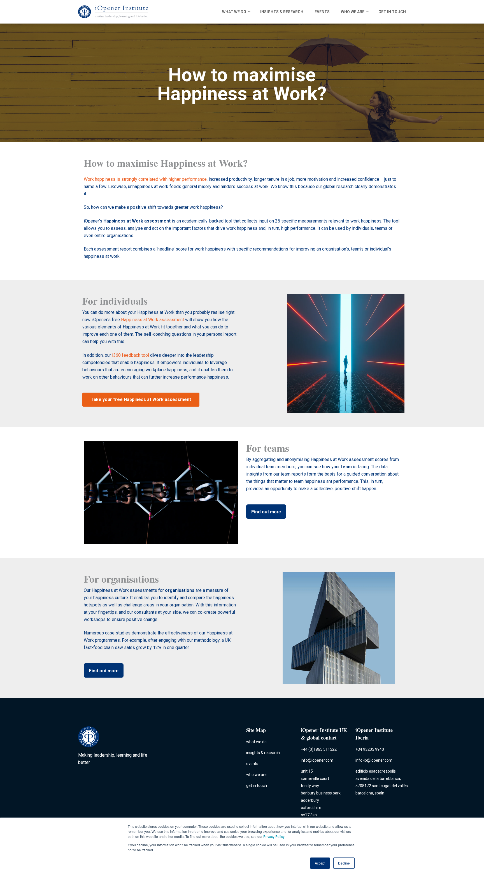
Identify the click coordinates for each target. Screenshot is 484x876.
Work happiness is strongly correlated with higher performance (145, 179)
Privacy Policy (274, 836)
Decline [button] (344, 863)
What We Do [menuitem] (234, 12)
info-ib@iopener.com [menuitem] (373, 760)
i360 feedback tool (130, 355)
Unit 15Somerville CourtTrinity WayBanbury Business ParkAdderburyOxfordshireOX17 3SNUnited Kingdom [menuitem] (321, 796)
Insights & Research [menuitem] (281, 12)
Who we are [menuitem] (352, 12)
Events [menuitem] (322, 12)
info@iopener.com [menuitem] (317, 760)
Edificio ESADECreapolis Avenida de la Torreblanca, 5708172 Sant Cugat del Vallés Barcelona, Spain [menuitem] (381, 782)
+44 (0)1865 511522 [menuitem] (319, 749)
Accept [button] (320, 863)
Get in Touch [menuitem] (392, 12)
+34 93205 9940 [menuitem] (369, 749)
